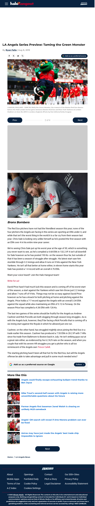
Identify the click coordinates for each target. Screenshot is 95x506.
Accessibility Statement (76, 483)
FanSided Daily (31, 479)
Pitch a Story (51, 479)
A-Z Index (11, 488)
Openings (28, 474)
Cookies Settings (32, 488)
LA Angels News (22, 457)
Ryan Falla (11, 50)
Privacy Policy (71, 479)
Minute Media (18, 495)
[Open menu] (6, 3)
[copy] (22, 56)
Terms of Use (13, 483)
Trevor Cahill (44, 347)
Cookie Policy (30, 483)
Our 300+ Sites (72, 474)
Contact (48, 474)
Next (80, 120)
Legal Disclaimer (53, 483)
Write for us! (13, 281)
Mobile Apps (13, 479)
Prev (15, 120)
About (10, 474)
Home (10, 457)
